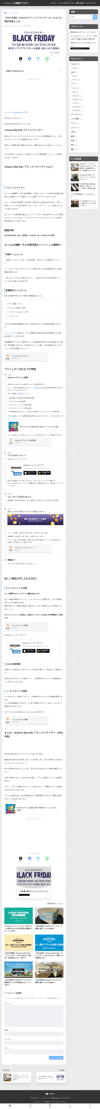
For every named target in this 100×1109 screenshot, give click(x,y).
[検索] (95, 17)
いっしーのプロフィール (66, 3)
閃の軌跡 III (77, 107)
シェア (30, 1107)
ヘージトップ (44, 1098)
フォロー (50, 1107)
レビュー (75, 127)
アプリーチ (46, 468)
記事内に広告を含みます (15, 71)
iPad (75, 76)
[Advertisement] (33, 95)
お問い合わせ (80, 3)
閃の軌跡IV (77, 110)
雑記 (74, 149)
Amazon (60, 904)
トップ (90, 1107)
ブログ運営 (76, 119)
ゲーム (75, 88)
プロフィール (34, 1098)
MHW (76, 92)
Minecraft (77, 96)
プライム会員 (33, 388)
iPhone (76, 80)
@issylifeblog (18, 112)
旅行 (74, 145)
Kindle (76, 68)
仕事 (73, 132)
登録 (19, 393)
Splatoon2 (77, 99)
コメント (8, 1004)
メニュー (70, 1107)
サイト (6, 1048)
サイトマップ (91, 3)
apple (74, 72)
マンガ (74, 123)
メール (8, 1039)
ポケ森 (76, 103)
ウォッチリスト (10, 333)
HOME (51, 1094)
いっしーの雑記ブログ (16, 3)
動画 (74, 136)
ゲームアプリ (77, 114)
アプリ (74, 84)
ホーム (53, 3)
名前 (7, 1030)
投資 (73, 140)
